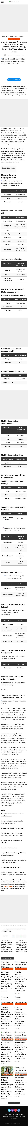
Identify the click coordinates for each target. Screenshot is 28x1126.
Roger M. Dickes (7, 931)
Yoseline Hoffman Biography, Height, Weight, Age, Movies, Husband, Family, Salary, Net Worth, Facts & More (7, 1016)
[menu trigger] (3, 2)
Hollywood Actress (14, 38)
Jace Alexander (11, 929)
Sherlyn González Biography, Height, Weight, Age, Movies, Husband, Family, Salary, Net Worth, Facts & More (21, 1016)
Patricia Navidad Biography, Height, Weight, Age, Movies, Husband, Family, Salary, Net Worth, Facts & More (21, 981)
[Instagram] (12, 1110)
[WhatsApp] (21, 936)
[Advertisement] (14, 18)
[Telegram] (24, 936)
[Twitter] (17, 936)
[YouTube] (15, 1110)
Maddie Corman (21, 929)
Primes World (8, 886)
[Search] (25, 2)
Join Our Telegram (15, 79)
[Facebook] (13, 936)
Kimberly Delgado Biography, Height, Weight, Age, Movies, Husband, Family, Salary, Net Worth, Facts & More (7, 1087)
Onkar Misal (9, 54)
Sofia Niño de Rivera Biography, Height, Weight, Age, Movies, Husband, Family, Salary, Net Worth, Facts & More (7, 1051)
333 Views (21, 54)
